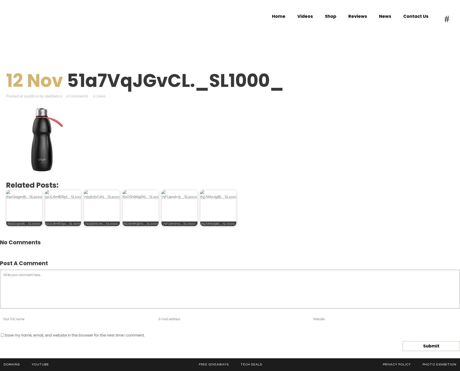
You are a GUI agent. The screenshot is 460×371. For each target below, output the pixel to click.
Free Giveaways (214, 364)
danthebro (53, 96)
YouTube (40, 364)
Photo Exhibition (439, 364)
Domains (12, 364)
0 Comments (77, 96)
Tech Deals (251, 364)
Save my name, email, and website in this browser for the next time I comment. (75, 335)
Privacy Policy (397, 364)
